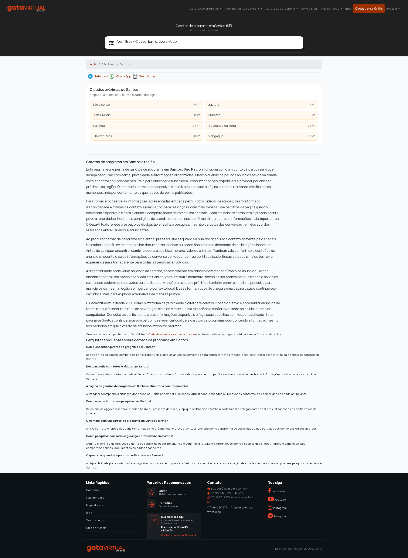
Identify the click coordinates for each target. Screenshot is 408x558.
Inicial (93, 64)
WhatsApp (123, 76)
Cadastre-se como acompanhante (171, 334)
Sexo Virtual (309, 8)
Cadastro (92, 490)
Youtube (280, 499)
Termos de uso (96, 520)
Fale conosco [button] (330, 8)
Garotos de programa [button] (281, 8)
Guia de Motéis (96, 528)
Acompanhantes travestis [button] (242, 8)
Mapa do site (94, 505)
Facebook (278, 491)
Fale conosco (95, 498)
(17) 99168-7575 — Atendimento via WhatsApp (230, 509)
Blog (348, 8)
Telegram (101, 76)
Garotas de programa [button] (204, 8)
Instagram (279, 508)
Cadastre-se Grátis (369, 8)
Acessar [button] (392, 8)
